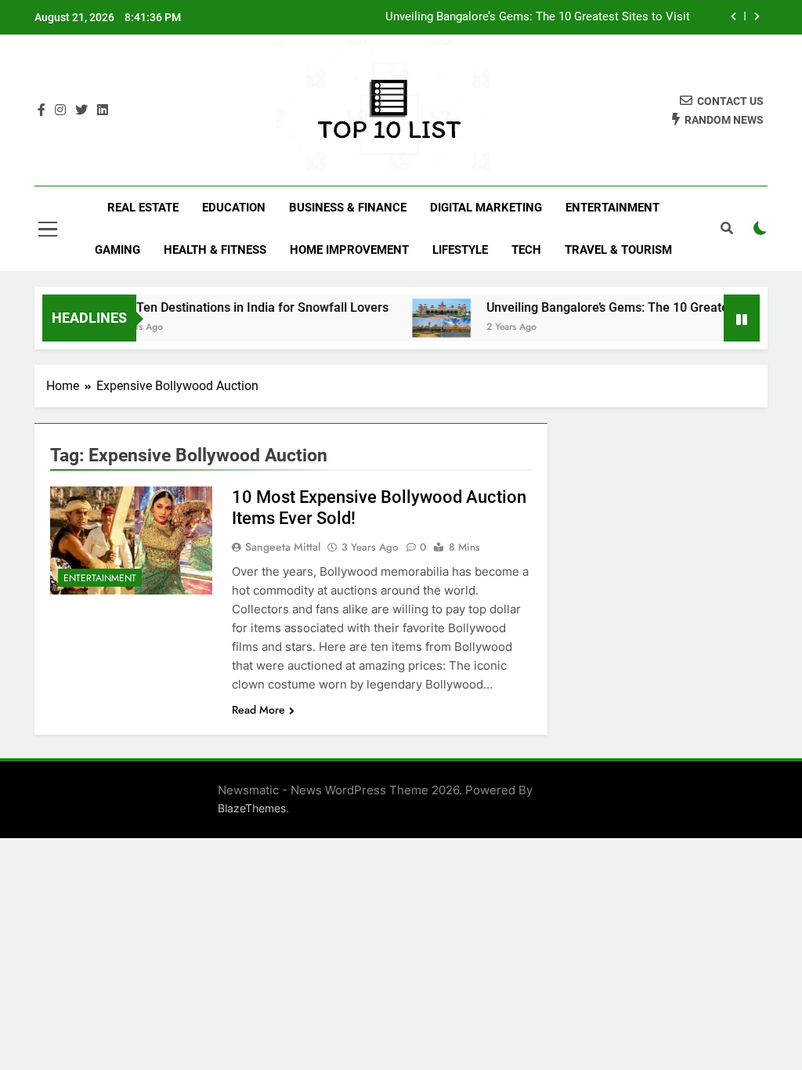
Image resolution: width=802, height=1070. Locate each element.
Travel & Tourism (618, 250)
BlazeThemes (252, 808)
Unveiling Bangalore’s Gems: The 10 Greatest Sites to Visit (537, 17)
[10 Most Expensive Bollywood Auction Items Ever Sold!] (131, 540)
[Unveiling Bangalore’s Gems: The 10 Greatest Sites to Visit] (428, 318)
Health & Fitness (215, 250)
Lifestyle (460, 250)
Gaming (117, 250)
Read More (258, 710)
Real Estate (143, 208)
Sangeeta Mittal (282, 547)
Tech (526, 250)
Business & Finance (347, 208)
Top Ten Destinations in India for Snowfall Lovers (238, 307)
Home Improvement (349, 250)
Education (234, 208)
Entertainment (612, 208)
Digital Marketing (486, 208)
